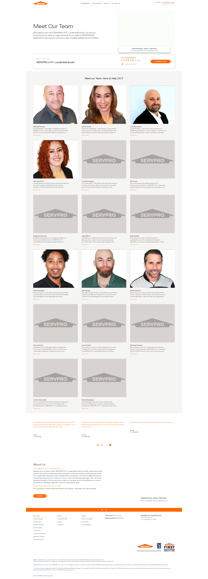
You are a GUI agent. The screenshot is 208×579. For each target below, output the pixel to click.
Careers (59, 522)
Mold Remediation (38, 524)
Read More (39, 496)
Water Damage (38, 519)
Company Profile (62, 519)
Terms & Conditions (86, 519)
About (106, 3)
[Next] (110, 445)
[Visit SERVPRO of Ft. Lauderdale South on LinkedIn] (102, 510)
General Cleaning (38, 539)
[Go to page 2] (104, 445)
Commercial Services (39, 533)
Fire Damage (37, 522)
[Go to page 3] (106, 445)
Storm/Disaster (37, 527)
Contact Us (116, 3)
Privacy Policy (85, 522)
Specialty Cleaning (38, 536)
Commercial (96, 3)
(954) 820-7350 (169, 4)
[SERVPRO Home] (40, 3)
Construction (37, 530)
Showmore (36, 135)
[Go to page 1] (102, 445)
